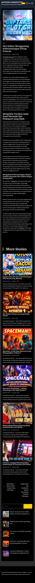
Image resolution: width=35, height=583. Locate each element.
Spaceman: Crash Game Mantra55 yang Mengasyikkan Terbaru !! (17, 352)
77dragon (21, 228)
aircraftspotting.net (8, 57)
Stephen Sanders (6, 54)
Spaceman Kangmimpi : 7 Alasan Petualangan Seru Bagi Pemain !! (15, 389)
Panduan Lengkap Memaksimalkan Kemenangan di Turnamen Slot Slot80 (17, 463)
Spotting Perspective (12, 2)
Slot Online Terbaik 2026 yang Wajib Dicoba (16, 315)
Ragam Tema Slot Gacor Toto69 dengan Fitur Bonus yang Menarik (17, 277)
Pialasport (14, 181)
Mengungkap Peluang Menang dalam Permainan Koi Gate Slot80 (16, 426)
